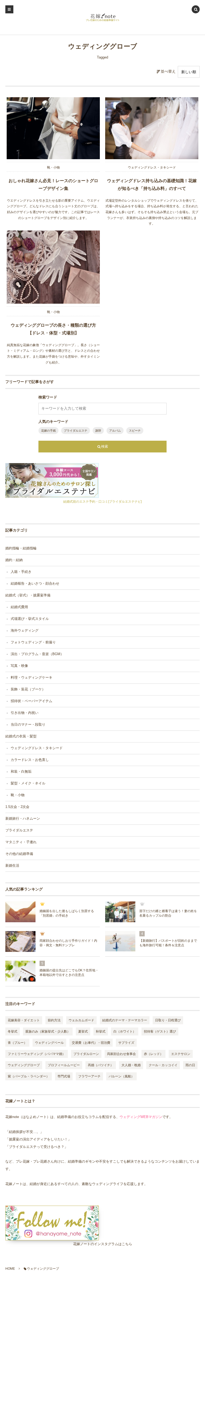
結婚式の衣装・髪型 (21, 736)
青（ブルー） (17, 1043)
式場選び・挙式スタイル (30, 619)
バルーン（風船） (121, 1076)
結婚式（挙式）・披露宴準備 (27, 595)
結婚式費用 (19, 607)
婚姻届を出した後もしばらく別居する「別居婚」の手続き (67, 913)
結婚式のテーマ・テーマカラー (124, 1020)
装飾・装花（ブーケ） (28, 689)
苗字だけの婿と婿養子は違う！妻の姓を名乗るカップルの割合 (168, 913)
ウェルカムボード (81, 1020)
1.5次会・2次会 (17, 807)
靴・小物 (53, 167)
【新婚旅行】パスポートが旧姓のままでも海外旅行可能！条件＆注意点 (168, 943)
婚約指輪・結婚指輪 (21, 548)
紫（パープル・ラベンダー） (28, 1076)
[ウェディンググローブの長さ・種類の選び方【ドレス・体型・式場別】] (53, 267)
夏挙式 (83, 1031)
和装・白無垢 (21, 771)
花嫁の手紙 (48, 430)
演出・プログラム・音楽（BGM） (37, 654)
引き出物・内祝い (24, 713)
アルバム (115, 430)
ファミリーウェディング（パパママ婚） (36, 1054)
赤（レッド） (153, 1054)
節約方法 (54, 1020)
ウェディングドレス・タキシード (152, 167)
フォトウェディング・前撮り (33, 642)
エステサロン (180, 1054)
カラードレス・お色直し (30, 760)
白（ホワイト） (124, 1031)
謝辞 (98, 430)
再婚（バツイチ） (100, 1065)
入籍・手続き (21, 572)
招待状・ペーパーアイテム (31, 701)
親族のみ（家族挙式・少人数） (47, 1031)
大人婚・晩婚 (131, 1065)
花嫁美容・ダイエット (24, 1020)
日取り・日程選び (168, 1020)
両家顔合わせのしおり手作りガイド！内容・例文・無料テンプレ (68, 943)
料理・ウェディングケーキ (31, 677)
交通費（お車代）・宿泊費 (91, 1043)
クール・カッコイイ (163, 1065)
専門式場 (63, 1076)
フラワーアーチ (89, 1076)
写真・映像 (19, 666)
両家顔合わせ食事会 (121, 1054)
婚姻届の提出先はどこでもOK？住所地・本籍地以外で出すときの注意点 (69, 972)
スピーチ (135, 430)
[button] (196, 9)
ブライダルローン (86, 1054)
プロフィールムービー (64, 1065)
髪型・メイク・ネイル (28, 783)
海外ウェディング (24, 630)
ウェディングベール (49, 1043)
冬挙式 (12, 1031)
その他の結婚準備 (19, 854)
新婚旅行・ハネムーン (22, 818)
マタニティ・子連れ (21, 842)
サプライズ (126, 1043)
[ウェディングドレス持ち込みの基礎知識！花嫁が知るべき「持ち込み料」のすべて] (151, 128)
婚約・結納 (14, 560)
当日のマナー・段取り (28, 724)
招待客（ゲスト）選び (160, 1031)
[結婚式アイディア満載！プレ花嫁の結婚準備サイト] (102, 17)
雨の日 (190, 1065)
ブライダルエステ (75, 430)
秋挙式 (100, 1031)
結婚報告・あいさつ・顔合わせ (35, 583)
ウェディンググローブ (24, 1065)
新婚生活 (12, 865)
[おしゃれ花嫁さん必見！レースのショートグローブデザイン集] (53, 128)
